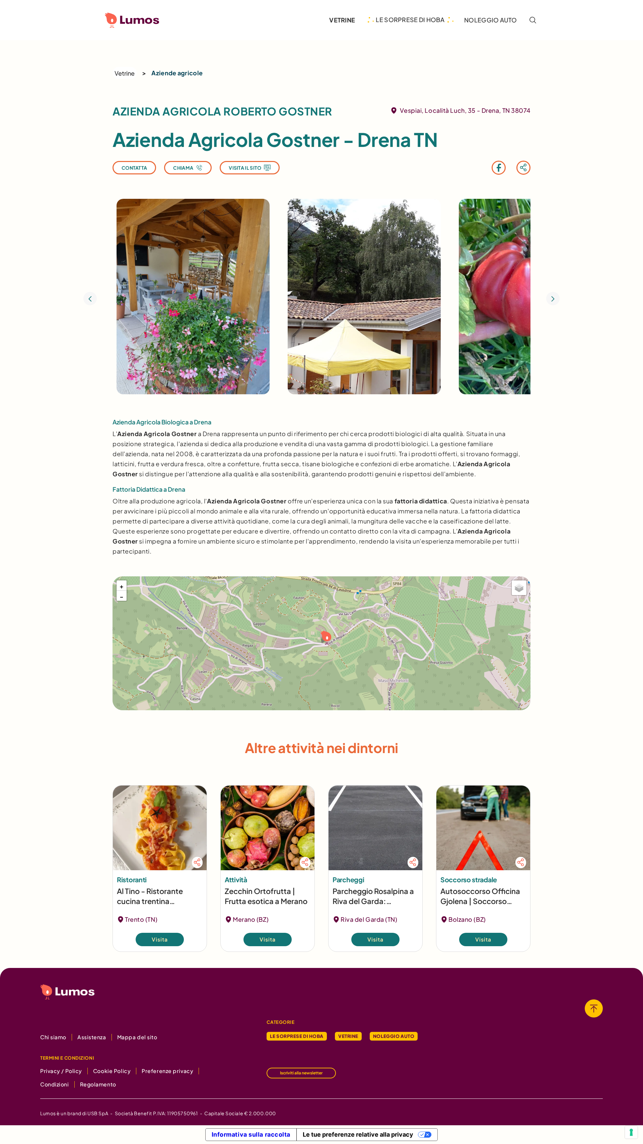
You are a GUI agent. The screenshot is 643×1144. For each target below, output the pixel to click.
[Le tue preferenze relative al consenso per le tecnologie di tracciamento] (631, 1132)
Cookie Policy (112, 1071)
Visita (160, 939)
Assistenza (91, 1037)
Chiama (183, 168)
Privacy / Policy (61, 1071)
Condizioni (54, 1084)
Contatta (134, 168)
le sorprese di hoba (410, 19)
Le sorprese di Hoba (297, 1036)
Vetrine (125, 73)
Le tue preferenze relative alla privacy (358, 1134)
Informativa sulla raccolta (251, 1134)
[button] (325, 637)
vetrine (342, 20)
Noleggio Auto (393, 1036)
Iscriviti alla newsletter (301, 1072)
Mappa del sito (137, 1037)
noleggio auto (490, 20)
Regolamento (98, 1084)
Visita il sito (245, 168)
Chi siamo (53, 1037)
